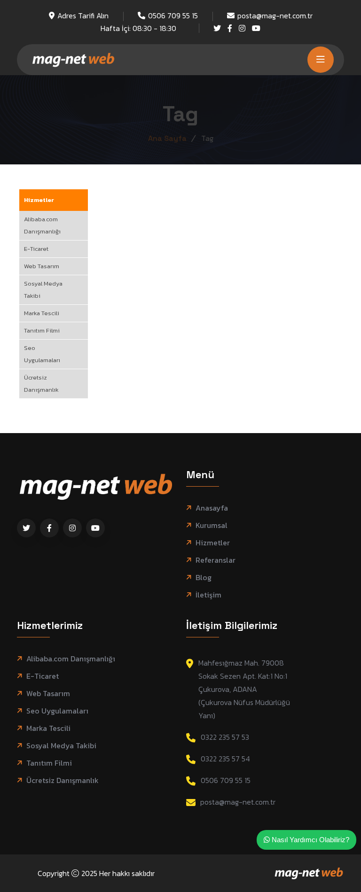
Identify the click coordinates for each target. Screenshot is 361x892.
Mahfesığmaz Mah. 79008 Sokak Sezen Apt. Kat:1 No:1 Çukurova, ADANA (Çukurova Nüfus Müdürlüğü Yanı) (244, 689)
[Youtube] (256, 28)
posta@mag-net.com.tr (275, 15)
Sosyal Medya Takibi (43, 289)
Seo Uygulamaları (42, 354)
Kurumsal (212, 525)
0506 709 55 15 (173, 15)
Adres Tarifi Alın (83, 15)
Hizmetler (39, 199)
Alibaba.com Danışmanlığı (42, 225)
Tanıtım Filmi (42, 330)
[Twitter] (217, 28)
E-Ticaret (36, 248)
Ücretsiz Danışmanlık (41, 383)
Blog (204, 577)
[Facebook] (230, 28)
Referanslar (215, 560)
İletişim (208, 595)
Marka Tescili (41, 313)
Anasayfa (212, 508)
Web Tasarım (41, 266)
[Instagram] (242, 28)
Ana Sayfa (167, 138)
